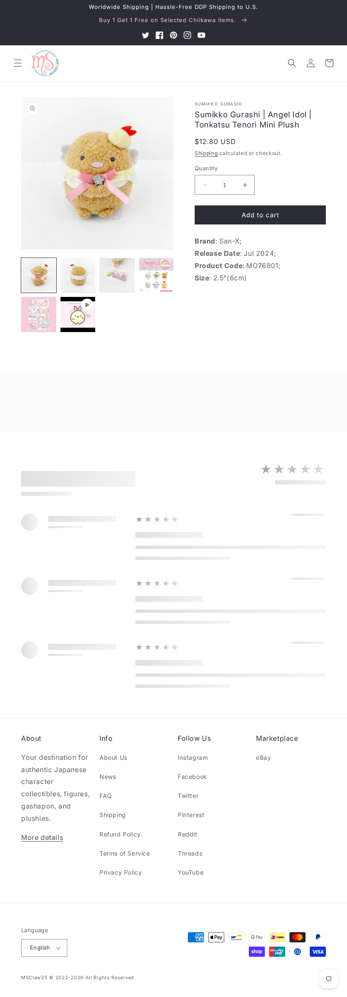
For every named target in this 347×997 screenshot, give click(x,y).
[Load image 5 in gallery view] (38, 314)
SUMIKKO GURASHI (218, 103)
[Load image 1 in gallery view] (38, 275)
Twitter (188, 795)
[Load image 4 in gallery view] (156, 275)
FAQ (105, 795)
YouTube (191, 872)
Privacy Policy (120, 872)
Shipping (206, 153)
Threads (190, 853)
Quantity (206, 168)
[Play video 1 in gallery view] (78, 314)
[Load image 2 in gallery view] (78, 275)
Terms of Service (124, 853)
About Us (113, 757)
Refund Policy (120, 834)
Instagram (193, 757)
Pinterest (191, 814)
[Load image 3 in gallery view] (117, 275)
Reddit (188, 834)
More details (42, 837)
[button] (17, 63)
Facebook (192, 776)
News (107, 776)
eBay (263, 757)
